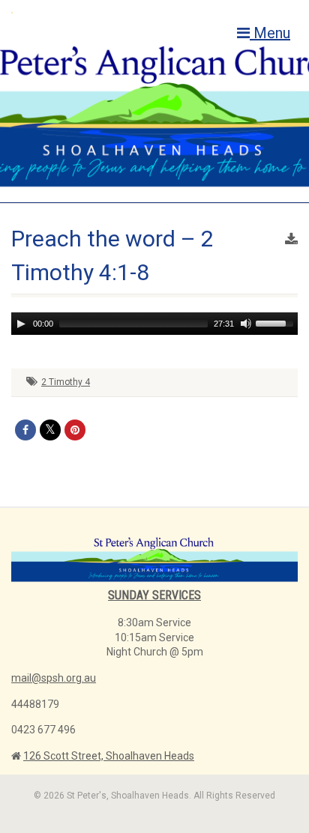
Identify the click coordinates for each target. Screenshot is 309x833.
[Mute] (246, 324)
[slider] (277, 322)
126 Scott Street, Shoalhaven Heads (108, 756)
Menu (270, 33)
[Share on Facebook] (25, 429)
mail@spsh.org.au (53, 678)
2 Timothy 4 (65, 382)
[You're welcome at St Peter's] (103, 12)
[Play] (21, 324)
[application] (154, 323)
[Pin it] (75, 429)
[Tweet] (50, 429)
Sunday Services (154, 595)
